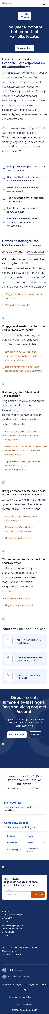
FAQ (24, 984)
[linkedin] (25, 990)
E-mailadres (9, 890)
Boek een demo (24, 48)
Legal (18, 984)
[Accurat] (24, 868)
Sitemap (43, 984)
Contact (35, 734)
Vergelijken (33, 984)
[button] (8, 984)
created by (24, 1009)
